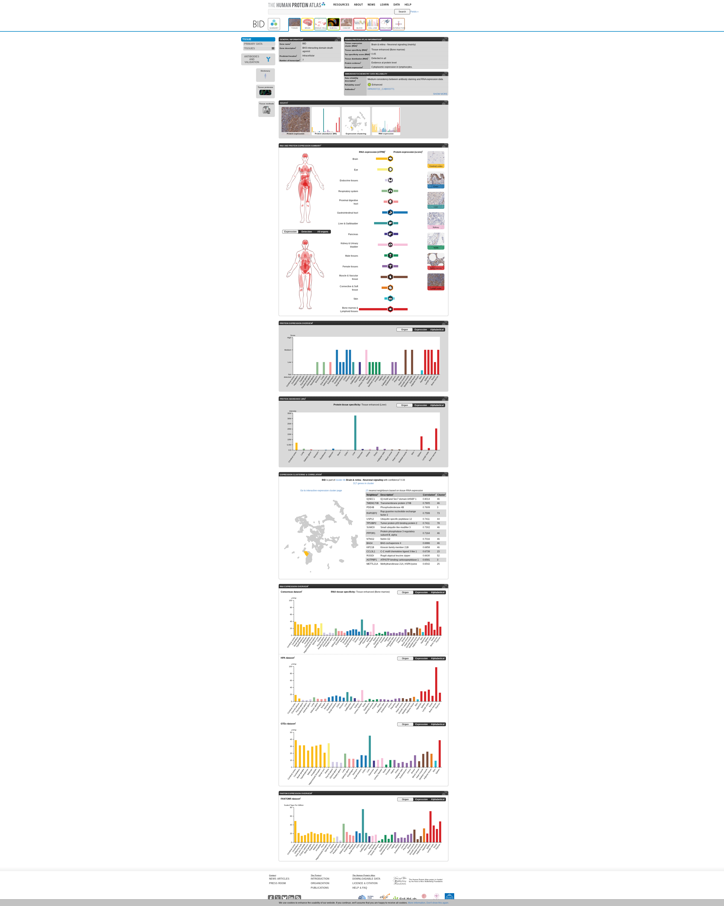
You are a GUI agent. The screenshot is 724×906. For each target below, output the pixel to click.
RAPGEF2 (372, 513)
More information (416, 902)
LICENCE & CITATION (364, 883)
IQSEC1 (371, 499)
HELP (408, 4)
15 (367, 490)
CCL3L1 (371, 551)
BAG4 (370, 543)
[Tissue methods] (266, 110)
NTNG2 (370, 539)
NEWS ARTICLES (279, 878)
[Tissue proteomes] (265, 93)
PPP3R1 (371, 533)
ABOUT (358, 4)
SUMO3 (371, 527)
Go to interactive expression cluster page (321, 490)
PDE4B (370, 507)
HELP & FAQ (359, 887)
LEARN (384, 4)
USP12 (370, 519)
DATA (396, 4)
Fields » (414, 11)
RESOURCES (341, 4)
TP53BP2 (371, 523)
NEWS (371, 4)
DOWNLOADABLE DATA (366, 878)
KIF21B (370, 547)
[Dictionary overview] (265, 76)
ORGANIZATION (320, 883)
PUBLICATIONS (320, 887)
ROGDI (370, 555)
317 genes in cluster (363, 483)
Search (402, 11)
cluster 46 (341, 480)
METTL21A (372, 564)
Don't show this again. (437, 902)
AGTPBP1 (372, 559)
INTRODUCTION (320, 878)
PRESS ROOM (277, 883)
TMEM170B (373, 503)
